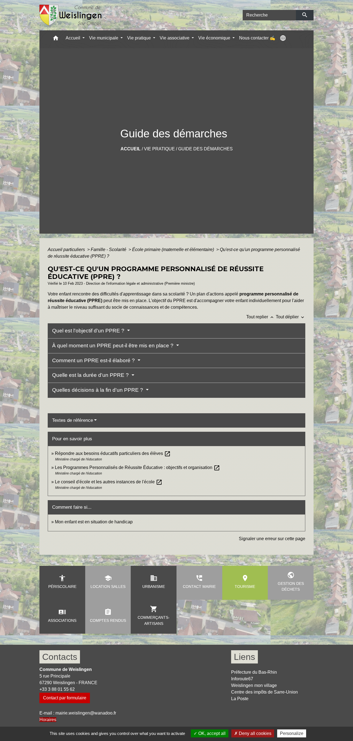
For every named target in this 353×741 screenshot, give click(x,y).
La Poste (239, 698)
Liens (244, 657)
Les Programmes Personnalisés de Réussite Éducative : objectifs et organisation (137, 467)
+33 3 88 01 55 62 (57, 689)
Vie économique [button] (214, 38)
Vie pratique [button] (139, 38)
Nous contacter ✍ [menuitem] (257, 38)
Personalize (291, 733)
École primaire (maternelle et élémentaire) (173, 249)
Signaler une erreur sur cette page (272, 538)
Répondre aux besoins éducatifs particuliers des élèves (113, 453)
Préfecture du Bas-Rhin (254, 672)
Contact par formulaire (64, 697)
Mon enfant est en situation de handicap (94, 521)
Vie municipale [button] (104, 38)
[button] (55, 39)
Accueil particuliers (67, 249)
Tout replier (260, 316)
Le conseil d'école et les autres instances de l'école (108, 481)
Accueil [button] (73, 38)
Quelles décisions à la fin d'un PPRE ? (98, 390)
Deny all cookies (254, 733)
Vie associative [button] (175, 38)
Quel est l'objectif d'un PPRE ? (89, 331)
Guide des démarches (205, 148)
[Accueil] (70, 15)
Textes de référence (72, 420)
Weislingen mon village (254, 685)
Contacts (59, 657)
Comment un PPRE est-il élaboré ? (94, 360)
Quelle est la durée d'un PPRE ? (91, 375)
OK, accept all (211, 733)
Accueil (131, 148)
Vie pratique (159, 148)
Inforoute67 (242, 678)
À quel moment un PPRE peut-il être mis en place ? (113, 345)
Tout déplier (290, 316)
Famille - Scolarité (109, 249)
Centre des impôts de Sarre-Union (264, 692)
